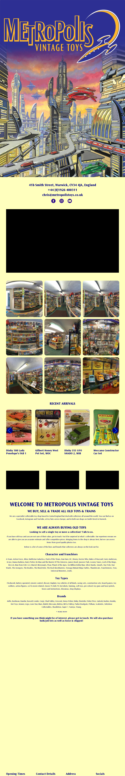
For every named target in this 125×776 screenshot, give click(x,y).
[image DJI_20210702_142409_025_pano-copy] (63, 338)
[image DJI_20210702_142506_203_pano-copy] (63, 376)
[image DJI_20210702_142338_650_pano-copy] (25, 338)
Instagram (61, 201)
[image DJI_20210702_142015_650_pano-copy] (25, 300)
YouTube (70, 201)
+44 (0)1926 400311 (62, 190)
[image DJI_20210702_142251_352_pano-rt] (102, 300)
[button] (115, 430)
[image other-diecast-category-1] (102, 376)
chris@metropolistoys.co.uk (62, 195)
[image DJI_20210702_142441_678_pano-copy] (102, 338)
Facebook (53, 201)
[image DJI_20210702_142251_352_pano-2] (63, 300)
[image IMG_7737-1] (25, 376)
